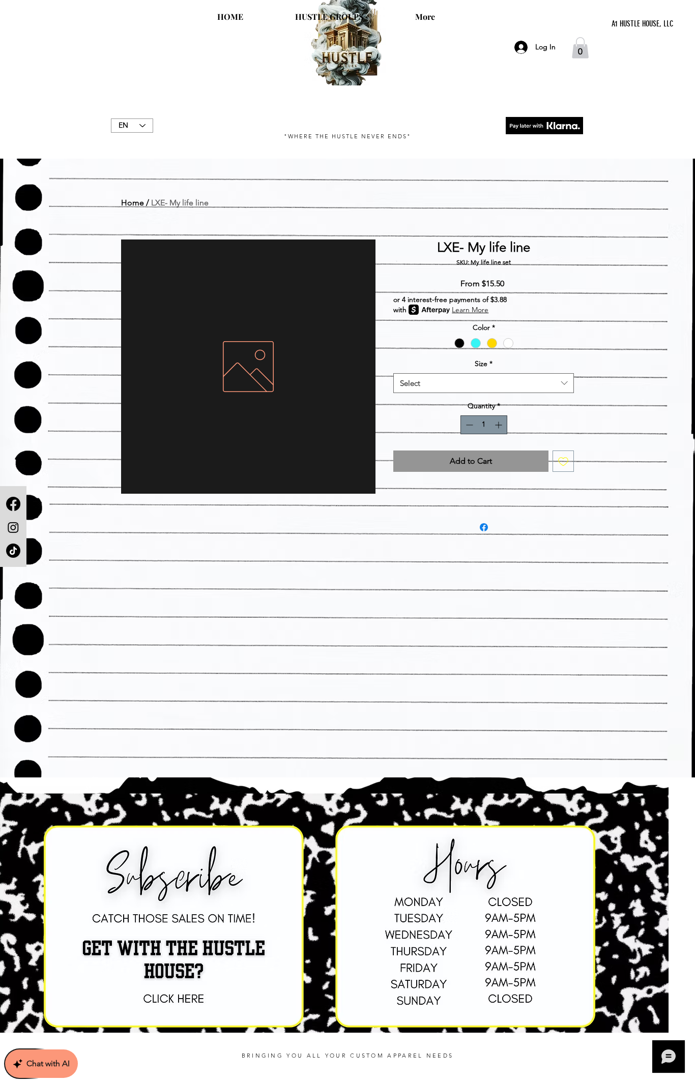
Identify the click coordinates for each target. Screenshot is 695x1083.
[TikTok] (13, 551)
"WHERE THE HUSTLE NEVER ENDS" (347, 136)
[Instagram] (13, 527)
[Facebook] (13, 504)
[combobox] (483, 383)
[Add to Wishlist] (563, 461)
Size (484, 363)
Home (132, 202)
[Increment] (499, 425)
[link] (580, 47)
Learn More (470, 309)
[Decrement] (468, 425)
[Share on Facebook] (484, 527)
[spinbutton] (484, 425)
